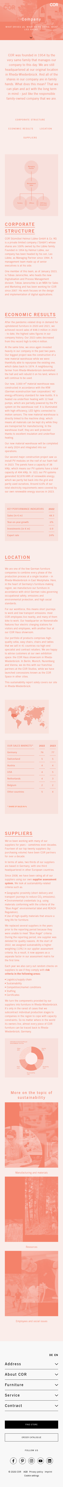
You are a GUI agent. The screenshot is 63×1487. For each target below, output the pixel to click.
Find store (31, 1424)
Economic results (20, 128)
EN (56, 1355)
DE (51, 1355)
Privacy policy (36, 1471)
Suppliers (30, 137)
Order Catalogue (31, 1437)
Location (46, 128)
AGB (25, 1471)
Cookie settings (31, 1475)
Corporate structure (30, 119)
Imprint (48, 1471)
